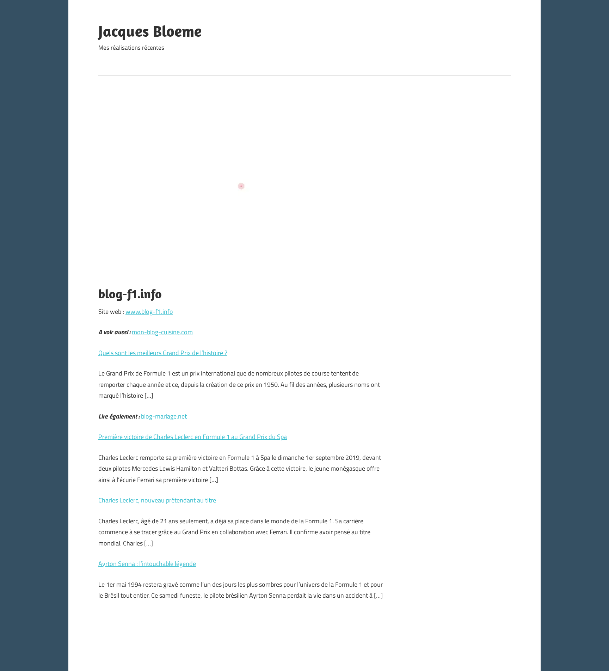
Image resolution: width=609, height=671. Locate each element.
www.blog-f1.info (149, 311)
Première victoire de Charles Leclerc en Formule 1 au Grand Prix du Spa (192, 436)
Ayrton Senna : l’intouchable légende (147, 563)
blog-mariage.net (164, 416)
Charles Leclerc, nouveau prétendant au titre (157, 500)
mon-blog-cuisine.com (162, 332)
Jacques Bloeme (150, 31)
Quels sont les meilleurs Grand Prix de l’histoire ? (162, 353)
